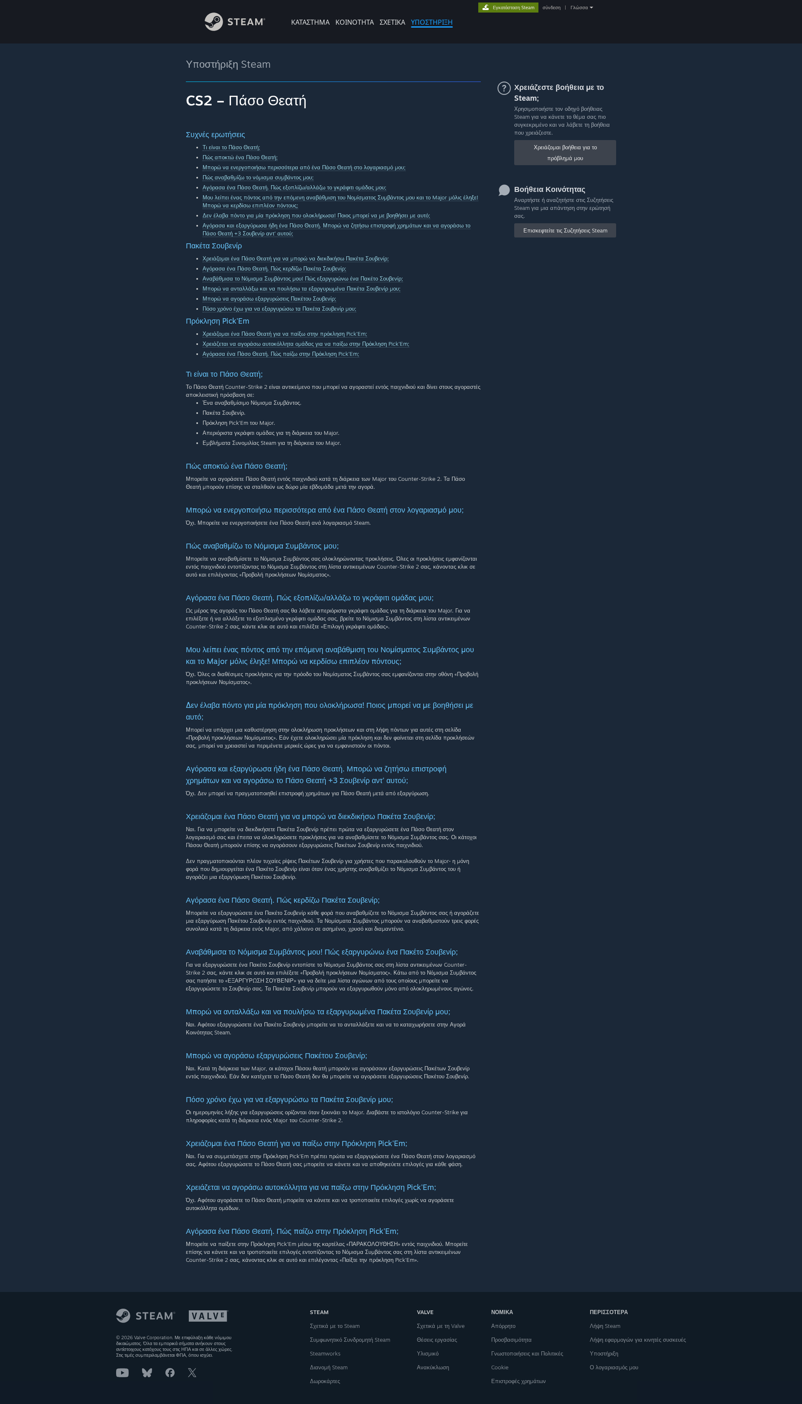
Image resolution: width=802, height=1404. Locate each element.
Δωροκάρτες (325, 1381)
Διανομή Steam (329, 1367)
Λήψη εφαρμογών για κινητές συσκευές (638, 1339)
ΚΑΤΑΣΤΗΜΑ (310, 22)
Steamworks (325, 1353)
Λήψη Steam (605, 1325)
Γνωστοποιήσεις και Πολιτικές (527, 1353)
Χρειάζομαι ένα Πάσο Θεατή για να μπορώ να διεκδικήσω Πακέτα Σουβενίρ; (296, 258)
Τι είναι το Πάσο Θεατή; (231, 147)
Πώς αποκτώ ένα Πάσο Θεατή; (240, 157)
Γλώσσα (579, 7)
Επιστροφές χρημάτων (518, 1381)
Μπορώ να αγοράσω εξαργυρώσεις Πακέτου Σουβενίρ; (269, 298)
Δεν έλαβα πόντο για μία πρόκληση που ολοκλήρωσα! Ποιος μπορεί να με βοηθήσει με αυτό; (316, 215)
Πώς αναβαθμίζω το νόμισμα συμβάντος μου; (258, 177)
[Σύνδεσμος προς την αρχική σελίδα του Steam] (235, 28)
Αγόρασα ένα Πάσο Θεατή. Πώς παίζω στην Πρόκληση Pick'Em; (281, 353)
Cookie (499, 1367)
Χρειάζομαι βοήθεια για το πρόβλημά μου (565, 152)
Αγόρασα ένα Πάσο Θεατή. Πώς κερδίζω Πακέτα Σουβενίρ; (274, 268)
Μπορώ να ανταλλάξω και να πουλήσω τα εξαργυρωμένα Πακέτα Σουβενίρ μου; (302, 288)
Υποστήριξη (604, 1353)
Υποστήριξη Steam (228, 64)
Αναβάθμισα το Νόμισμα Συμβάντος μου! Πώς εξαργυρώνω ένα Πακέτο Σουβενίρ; (303, 278)
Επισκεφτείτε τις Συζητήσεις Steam (565, 230)
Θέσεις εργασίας (437, 1339)
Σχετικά (392, 22)
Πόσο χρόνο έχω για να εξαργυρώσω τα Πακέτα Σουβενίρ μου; (279, 308)
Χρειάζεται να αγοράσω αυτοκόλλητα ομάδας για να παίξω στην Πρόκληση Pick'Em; (306, 343)
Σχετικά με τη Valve (440, 1325)
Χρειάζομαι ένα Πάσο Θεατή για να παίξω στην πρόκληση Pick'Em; (285, 333)
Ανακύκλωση (433, 1367)
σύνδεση (552, 7)
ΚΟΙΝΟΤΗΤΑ (354, 22)
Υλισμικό (428, 1353)
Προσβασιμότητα (511, 1339)
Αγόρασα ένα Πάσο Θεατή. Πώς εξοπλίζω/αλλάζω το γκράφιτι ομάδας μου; (294, 187)
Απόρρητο (503, 1325)
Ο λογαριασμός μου (614, 1367)
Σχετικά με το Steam (335, 1325)
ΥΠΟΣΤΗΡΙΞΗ (432, 22)
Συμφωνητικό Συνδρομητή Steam (350, 1339)
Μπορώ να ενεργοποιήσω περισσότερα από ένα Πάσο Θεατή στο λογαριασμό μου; (304, 167)
